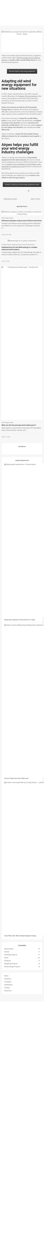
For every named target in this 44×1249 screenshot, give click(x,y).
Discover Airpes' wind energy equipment (22, 71)
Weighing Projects (17, 244)
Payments (7, 991)
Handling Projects (6, 244)
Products (7, 961)
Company (7, 982)
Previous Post (10, 199)
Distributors (8, 985)
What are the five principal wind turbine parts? (19, 425)
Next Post (35, 199)
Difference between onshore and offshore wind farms (22, 221)
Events (6, 952)
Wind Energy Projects (7, 218)
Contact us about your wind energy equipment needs (22, 184)
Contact (7, 988)
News (6, 958)
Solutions (7, 979)
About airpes (8, 949)
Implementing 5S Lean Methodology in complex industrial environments (19, 248)
